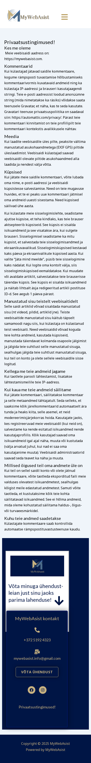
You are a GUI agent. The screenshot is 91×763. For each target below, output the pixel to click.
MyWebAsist (55, 749)
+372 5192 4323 (37, 640)
